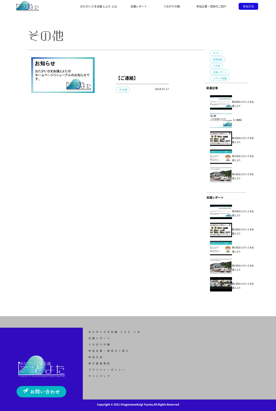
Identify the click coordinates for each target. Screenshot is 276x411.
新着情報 (217, 59)
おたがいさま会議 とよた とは (115, 331)
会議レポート (139, 6)
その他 (216, 65)
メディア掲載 (220, 78)
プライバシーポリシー (107, 369)
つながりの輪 (171, 6)
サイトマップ (100, 376)
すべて (216, 53)
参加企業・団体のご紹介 (211, 6)
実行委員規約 (100, 363)
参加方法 (248, 6)
